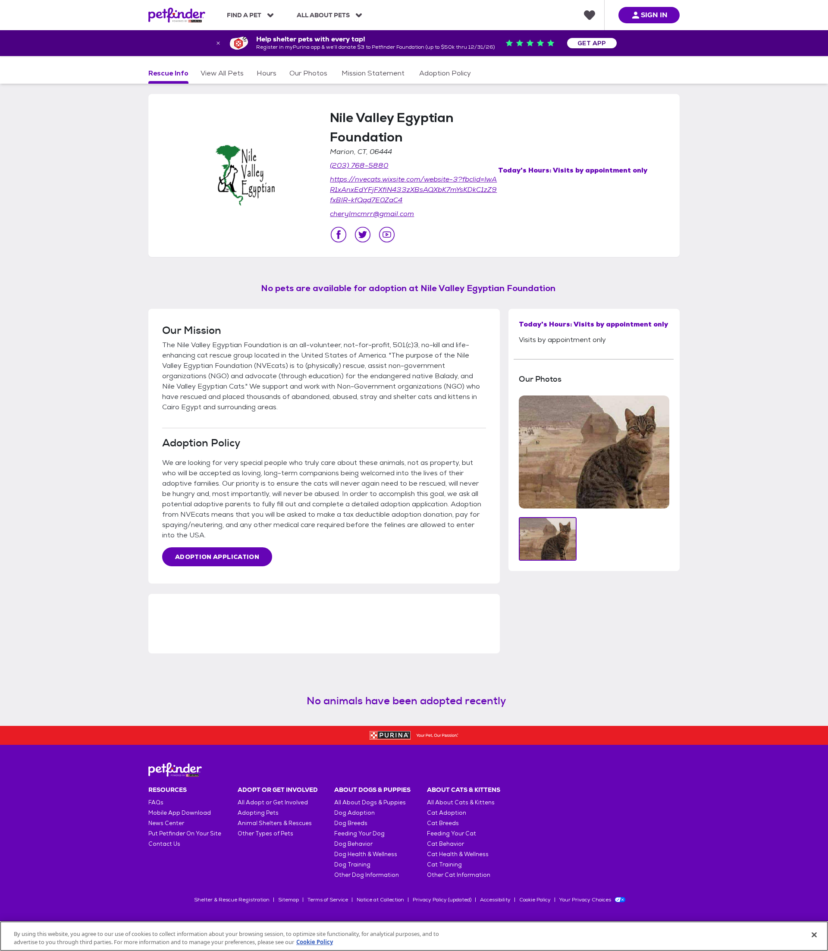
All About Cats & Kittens (461, 802)
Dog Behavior (353, 843)
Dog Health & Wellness (365, 854)
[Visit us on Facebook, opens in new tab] (338, 234)
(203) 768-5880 (359, 165)
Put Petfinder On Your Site (184, 833)
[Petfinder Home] (176, 15)
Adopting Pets (258, 812)
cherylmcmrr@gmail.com (372, 213)
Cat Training (444, 864)
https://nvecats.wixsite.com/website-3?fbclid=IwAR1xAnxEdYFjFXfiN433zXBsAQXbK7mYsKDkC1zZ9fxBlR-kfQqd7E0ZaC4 (413, 189)
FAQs (155, 802)
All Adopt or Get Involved (273, 802)
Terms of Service (327, 899)
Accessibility (495, 899)
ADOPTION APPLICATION (217, 557)
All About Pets (323, 15)
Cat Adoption (446, 812)
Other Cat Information (458, 875)
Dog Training (352, 864)
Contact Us (164, 843)
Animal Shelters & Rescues (275, 823)
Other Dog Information (366, 875)
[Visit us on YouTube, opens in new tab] (386, 234)
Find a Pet (244, 15)
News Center (166, 823)
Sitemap (288, 899)
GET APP (591, 43)
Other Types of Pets (265, 833)
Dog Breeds (350, 823)
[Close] (814, 935)
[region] (414, 936)
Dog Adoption (354, 812)
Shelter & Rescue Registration (232, 899)
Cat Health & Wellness (458, 854)
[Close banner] (218, 43)
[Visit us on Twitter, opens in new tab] (362, 234)
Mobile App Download (179, 812)
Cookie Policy (535, 899)
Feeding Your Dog (359, 833)
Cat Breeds (443, 823)
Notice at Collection (380, 899)
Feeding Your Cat (451, 833)
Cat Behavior (445, 843)
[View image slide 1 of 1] (548, 539)
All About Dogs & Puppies (370, 802)
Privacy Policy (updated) (442, 899)
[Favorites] (589, 15)
